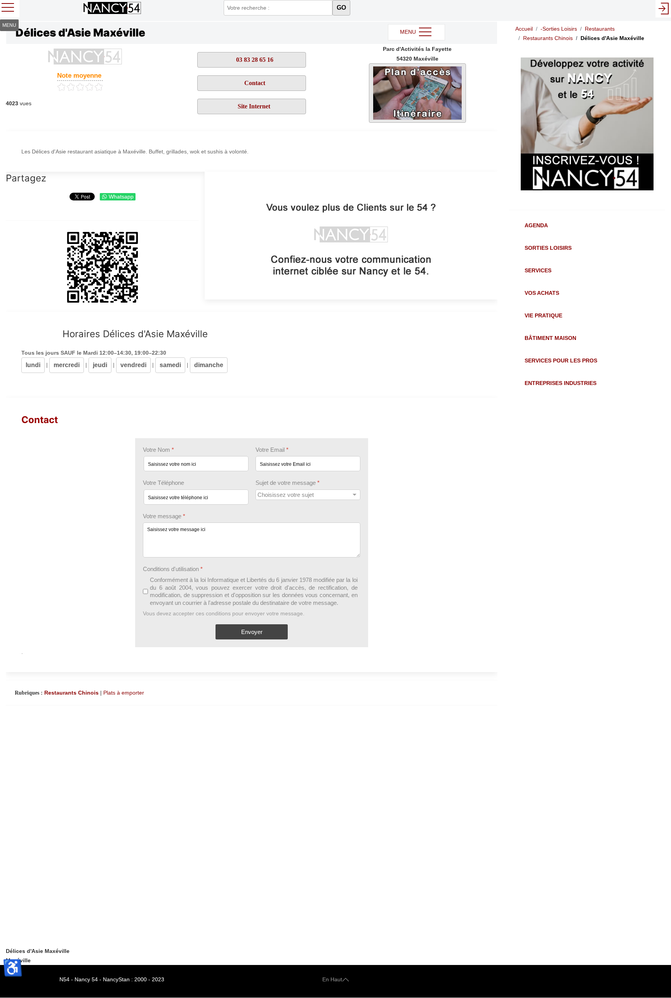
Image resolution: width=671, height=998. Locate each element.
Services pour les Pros (561, 360)
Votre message (164, 516)
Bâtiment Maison (550, 338)
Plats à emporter (123, 693)
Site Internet (254, 106)
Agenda (536, 225)
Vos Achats (542, 293)
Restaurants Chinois (71, 693)
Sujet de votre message (288, 482)
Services (538, 270)
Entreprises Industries (560, 383)
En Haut (332, 979)
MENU (408, 32)
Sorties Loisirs (548, 248)
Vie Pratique (543, 315)
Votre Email (272, 449)
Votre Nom (158, 449)
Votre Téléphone (163, 482)
